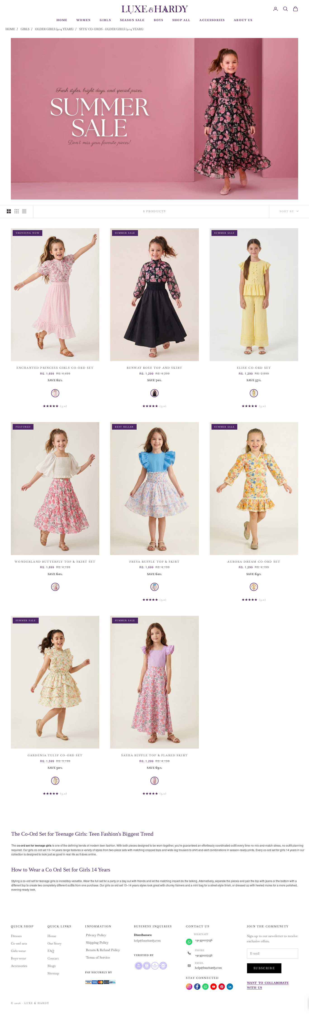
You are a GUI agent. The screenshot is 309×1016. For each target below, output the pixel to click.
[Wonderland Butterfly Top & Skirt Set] (55, 587)
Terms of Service (98, 957)
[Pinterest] (222, 986)
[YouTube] (213, 986)
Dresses (16, 936)
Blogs (52, 966)
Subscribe (264, 968)
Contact (53, 958)
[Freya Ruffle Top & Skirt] (154, 587)
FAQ (51, 951)
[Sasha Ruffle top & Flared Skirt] (154, 781)
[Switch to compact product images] (24, 211)
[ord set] (55, 393)
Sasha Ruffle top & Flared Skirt (154, 755)
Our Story (55, 943)
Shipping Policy (97, 942)
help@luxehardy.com (147, 940)
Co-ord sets (19, 943)
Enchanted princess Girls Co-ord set (55, 368)
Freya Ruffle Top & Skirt (154, 562)
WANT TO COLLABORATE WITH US (267, 985)
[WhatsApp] (205, 986)
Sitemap (53, 973)
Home (10, 29)
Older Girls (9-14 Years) (54, 29)
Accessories (19, 966)
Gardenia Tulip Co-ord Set (55, 755)
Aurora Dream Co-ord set (253, 562)
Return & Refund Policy (103, 950)
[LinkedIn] (230, 986)
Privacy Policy (96, 935)
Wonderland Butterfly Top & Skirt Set (55, 562)
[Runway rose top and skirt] (154, 393)
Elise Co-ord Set (254, 368)
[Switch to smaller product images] (16, 211)
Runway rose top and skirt (154, 368)
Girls (25, 29)
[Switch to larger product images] (9, 211)
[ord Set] (254, 393)
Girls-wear (18, 951)
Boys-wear (18, 958)
